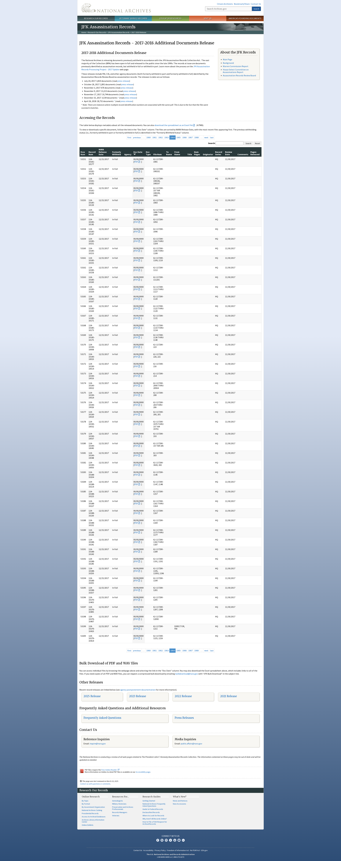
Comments (243, 154)
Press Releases (184, 717)
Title (189, 154)
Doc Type (148, 153)
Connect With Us (170, 836)
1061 (154, 137)
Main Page (227, 59)
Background (228, 63)
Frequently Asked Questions (102, 717)
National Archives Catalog (92, 810)
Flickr (183, 840)
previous (137, 137)
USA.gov (204, 850)
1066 (184, 137)
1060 (148, 137)
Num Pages (197, 153)
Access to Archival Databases (93, 816)
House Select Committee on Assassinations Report (236, 70)
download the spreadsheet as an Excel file (174, 125)
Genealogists (117, 801)
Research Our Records (96, 18)
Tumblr (170, 840)
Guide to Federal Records (153, 809)
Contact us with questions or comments (95, 784)
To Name (169, 153)
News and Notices (180, 801)
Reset (257, 143)
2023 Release (137, 696)
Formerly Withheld (116, 153)
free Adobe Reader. (109, 770)
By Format (86, 804)
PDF (136, 161)
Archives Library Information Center (93, 821)
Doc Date (137, 152)
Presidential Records (90, 813)
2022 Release (183, 696)
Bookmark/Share (242, 4)
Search (256, 9)
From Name (177, 153)
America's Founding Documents (245, 18)
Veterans (115, 815)
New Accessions (179, 804)
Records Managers (119, 812)
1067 (190, 137)
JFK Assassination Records (118, 32)
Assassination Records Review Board (239, 75)
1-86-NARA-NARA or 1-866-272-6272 (170, 857)
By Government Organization (93, 807)
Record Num (92, 153)
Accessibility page (143, 772)
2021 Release (228, 696)
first (129, 137)
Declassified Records (151, 812)
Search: (211, 143)
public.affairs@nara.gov (191, 743)
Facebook (157, 840)
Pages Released (254, 153)
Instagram (166, 840)
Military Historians (119, 804)
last (212, 137)
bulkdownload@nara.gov (186, 673)
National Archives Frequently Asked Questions (154, 805)
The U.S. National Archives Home (116, 7)
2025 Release (92, 696)
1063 (166, 137)
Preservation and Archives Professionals (122, 808)
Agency (127, 154)
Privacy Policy (160, 850)
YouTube (174, 840)
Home (83, 32)
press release (123, 81)
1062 (160, 137)
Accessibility (148, 850)
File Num (157, 154)
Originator (208, 154)
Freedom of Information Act (178, 850)
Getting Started (149, 801)
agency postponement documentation (138, 689)
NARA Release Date (103, 152)
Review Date (228, 153)
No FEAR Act (195, 850)
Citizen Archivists (225, 4)
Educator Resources (170, 18)
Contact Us (256, 4)
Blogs (179, 840)
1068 (196, 137)
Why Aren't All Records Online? (155, 819)
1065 (178, 137)
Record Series (218, 153)
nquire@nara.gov (98, 743)
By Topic (85, 801)
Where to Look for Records (153, 815)
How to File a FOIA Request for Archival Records (155, 823)
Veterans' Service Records (133, 18)
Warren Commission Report (235, 66)
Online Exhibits (87, 825)
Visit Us (208, 18)
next (206, 137)
